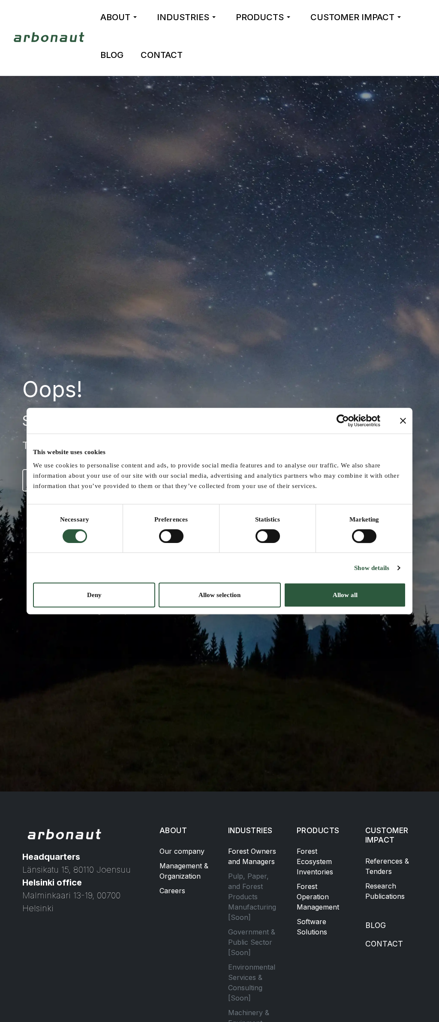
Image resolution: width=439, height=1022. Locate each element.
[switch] (171, 536)
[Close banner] (403, 421)
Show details (371, 567)
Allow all (345, 594)
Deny (94, 594)
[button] (120, 17)
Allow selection (219, 594)
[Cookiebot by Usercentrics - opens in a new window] (342, 420)
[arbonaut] (50, 37)
